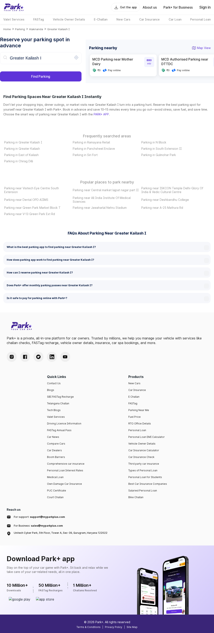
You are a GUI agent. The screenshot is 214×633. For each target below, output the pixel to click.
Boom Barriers (56, 457)
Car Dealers (54, 450)
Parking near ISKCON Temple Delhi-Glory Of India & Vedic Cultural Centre (172, 190)
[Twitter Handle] (38, 357)
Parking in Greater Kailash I (23, 142)
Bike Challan (135, 497)
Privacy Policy (113, 627)
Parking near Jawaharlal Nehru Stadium (100, 207)
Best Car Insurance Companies (147, 483)
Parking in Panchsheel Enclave (94, 148)
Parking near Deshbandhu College (165, 199)
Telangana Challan (58, 403)
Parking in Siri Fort (85, 155)
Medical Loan (55, 477)
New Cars (134, 383)
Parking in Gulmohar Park (158, 155)
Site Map (132, 627)
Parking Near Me (138, 410)
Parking (20, 29)
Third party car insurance (143, 463)
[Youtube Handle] (65, 357)
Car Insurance (137, 390)
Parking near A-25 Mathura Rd (162, 207)
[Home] (13, 7)
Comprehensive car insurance (65, 463)
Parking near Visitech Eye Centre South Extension (31, 190)
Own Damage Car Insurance (64, 483)
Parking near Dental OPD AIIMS (26, 199)
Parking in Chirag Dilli (18, 161)
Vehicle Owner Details (141, 443)
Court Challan (55, 497)
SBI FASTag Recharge (60, 396)
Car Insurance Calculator (143, 450)
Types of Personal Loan (142, 470)
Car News (53, 436)
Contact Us (54, 383)
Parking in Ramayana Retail (91, 142)
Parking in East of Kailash (21, 155)
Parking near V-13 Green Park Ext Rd (29, 214)
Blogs (50, 390)
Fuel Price (134, 416)
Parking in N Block (153, 142)
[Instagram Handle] (12, 357)
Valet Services (56, 416)
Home (7, 29)
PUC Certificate (56, 490)
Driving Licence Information (64, 423)
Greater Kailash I (58, 29)
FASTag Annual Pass (59, 430)
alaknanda (36, 29)
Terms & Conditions (88, 627)
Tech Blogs (54, 410)
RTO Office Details (139, 423)
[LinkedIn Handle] (52, 357)
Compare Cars (56, 443)
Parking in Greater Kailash (22, 148)
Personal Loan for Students (145, 477)
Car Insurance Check (141, 457)
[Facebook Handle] (25, 357)
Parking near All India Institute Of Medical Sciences (102, 199)
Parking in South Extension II (161, 148)
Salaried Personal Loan (142, 490)
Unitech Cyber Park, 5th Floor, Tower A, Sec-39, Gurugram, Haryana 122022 (60, 532)
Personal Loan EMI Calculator (146, 436)
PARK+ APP (101, 114)
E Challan (133, 396)
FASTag (132, 403)
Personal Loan (137, 430)
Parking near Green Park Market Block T (32, 207)
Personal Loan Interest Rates (65, 470)
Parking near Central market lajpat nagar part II (106, 190)
